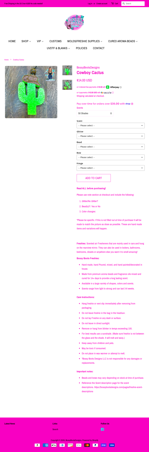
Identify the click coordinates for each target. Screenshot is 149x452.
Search (55, 429)
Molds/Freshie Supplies (83, 41)
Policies (81, 48)
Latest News (9, 423)
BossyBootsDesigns (73, 440)
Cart (116, 3)
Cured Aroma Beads (122, 41)
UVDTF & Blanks (57, 48)
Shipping (80, 95)
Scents (80, 107)
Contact (98, 48)
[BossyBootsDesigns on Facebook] (102, 429)
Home (12, 41)
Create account (101, 3)
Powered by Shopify (90, 440)
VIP (39, 41)
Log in (90, 3)
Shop (25, 41)
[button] (111, 92)
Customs (55, 41)
